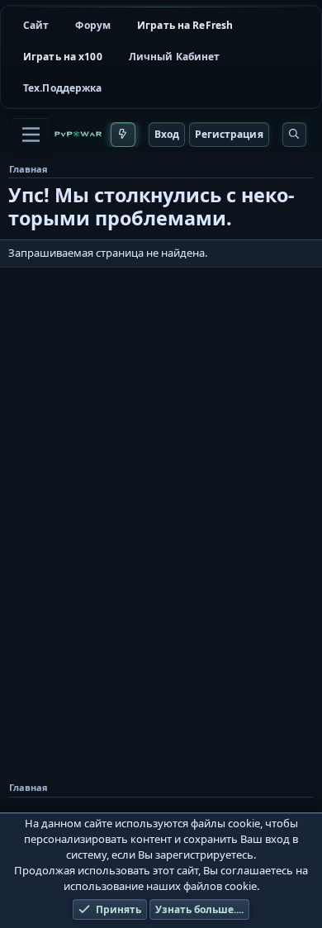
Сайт (36, 25)
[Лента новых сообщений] (123, 134)
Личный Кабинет (174, 57)
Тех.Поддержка (62, 88)
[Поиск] (294, 134)
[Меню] (31, 134)
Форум (93, 25)
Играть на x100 (62, 57)
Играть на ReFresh (185, 25)
